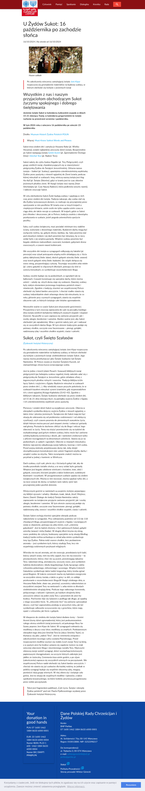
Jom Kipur (75, 82)
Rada (107, 4)
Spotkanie (71, 4)
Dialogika (84, 4)
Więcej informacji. (76, 786)
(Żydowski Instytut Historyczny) (38, 343)
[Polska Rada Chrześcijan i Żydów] (30, 9)
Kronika (96, 4)
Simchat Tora (35, 156)
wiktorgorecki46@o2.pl (78, 754)
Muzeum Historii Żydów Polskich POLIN (50, 134)
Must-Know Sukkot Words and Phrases (53, 140)
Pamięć (59, 4)
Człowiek (46, 4)
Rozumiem (131, 785)
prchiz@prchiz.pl (68, 757)
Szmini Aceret (54, 153)
